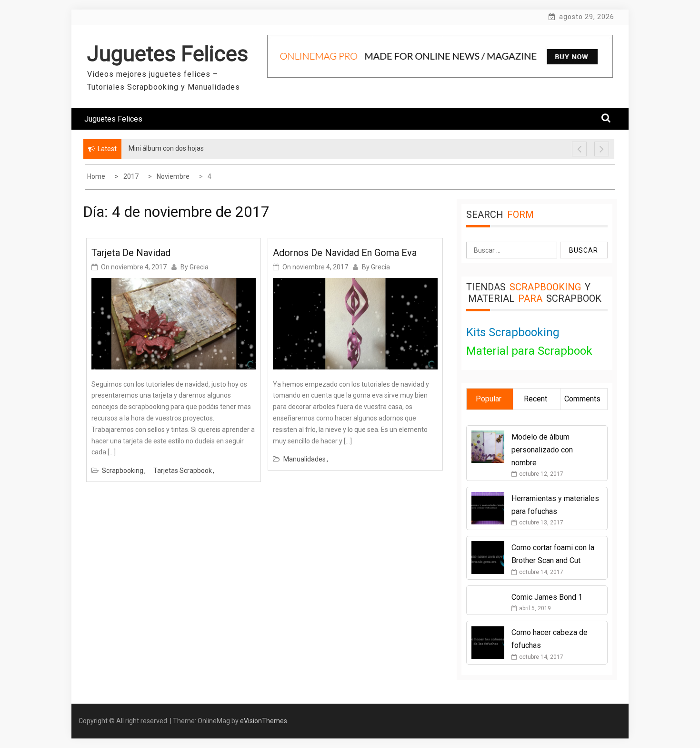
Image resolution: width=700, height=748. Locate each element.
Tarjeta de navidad (130, 252)
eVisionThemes (263, 721)
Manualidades (304, 459)
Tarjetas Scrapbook (182, 470)
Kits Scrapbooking (513, 332)
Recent (535, 398)
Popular (488, 398)
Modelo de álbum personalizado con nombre (542, 449)
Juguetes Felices (167, 53)
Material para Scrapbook (529, 351)
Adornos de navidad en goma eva (345, 252)
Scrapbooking (122, 470)
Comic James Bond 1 (546, 597)
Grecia (199, 267)
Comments (582, 398)
